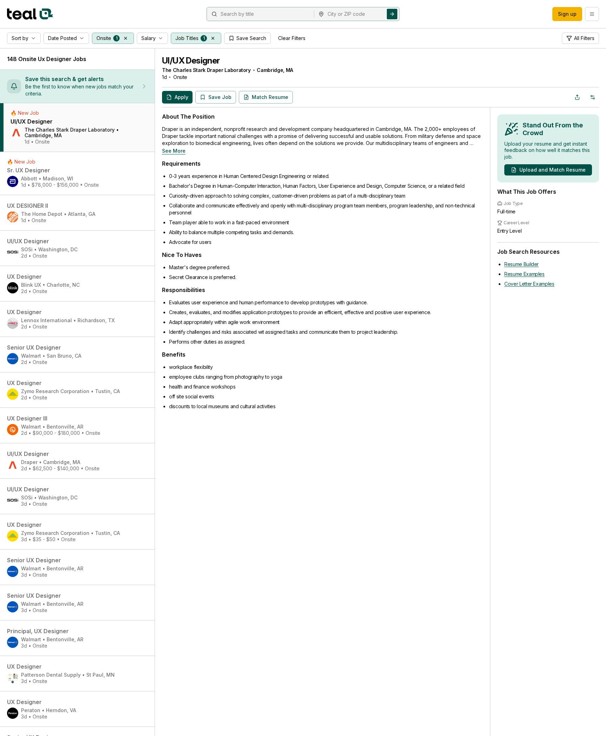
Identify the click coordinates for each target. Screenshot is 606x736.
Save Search (251, 38)
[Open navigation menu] (592, 14)
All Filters (584, 38)
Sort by (20, 38)
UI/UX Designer (191, 60)
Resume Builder (521, 264)
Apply (181, 97)
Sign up (567, 14)
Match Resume (270, 97)
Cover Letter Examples (529, 284)
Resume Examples (524, 274)
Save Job (219, 97)
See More (174, 151)
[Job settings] (592, 97)
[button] (125, 38)
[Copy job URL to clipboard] (577, 97)
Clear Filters (291, 38)
